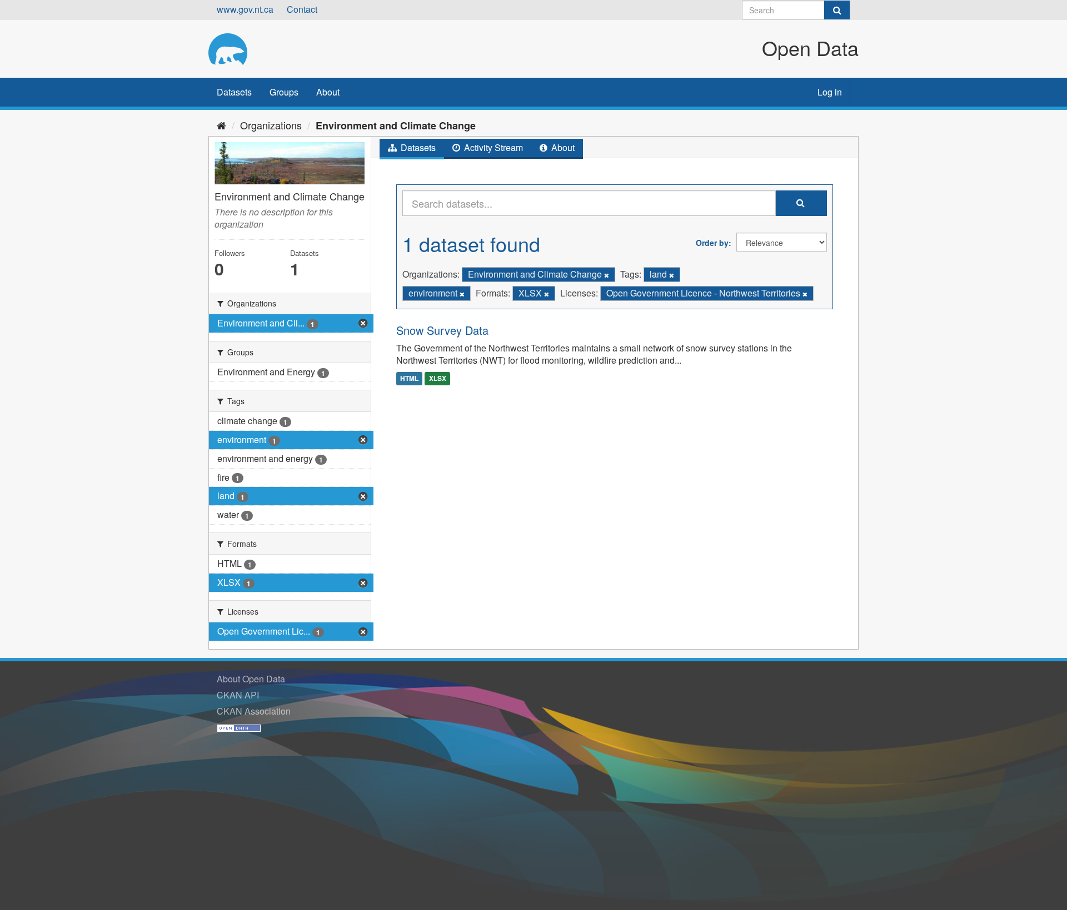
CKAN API (238, 694)
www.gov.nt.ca (245, 9)
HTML (409, 378)
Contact (302, 9)
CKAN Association (254, 711)
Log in (829, 92)
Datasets (234, 92)
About (328, 92)
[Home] (221, 125)
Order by (712, 242)
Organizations (271, 125)
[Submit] (837, 10)
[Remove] (606, 274)
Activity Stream (492, 147)
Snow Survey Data (442, 330)
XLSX (437, 378)
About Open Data (251, 678)
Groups (284, 92)
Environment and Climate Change (396, 125)
